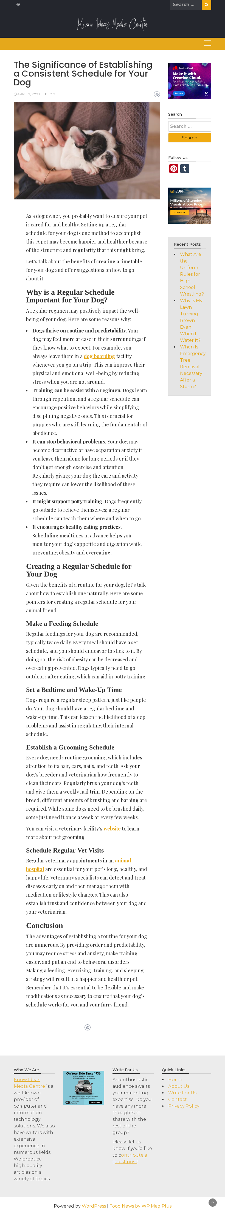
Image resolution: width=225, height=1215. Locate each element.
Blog (50, 94)
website (112, 828)
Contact (177, 1099)
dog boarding (99, 356)
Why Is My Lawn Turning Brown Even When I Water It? (191, 320)
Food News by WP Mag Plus (140, 1206)
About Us (178, 1086)
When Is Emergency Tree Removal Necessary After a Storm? (193, 366)
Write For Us (182, 1092)
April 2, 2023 (28, 94)
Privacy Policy (183, 1106)
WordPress (94, 1206)
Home (175, 1079)
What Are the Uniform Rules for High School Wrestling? (192, 274)
